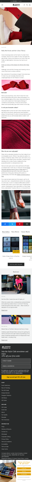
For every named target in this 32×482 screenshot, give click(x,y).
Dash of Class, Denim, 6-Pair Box (11, 256)
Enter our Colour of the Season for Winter (12, 64)
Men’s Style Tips (4, 326)
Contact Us (4, 431)
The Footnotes (5, 419)
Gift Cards (4, 400)
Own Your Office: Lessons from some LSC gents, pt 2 (12, 299)
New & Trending (5, 388)
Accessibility (4, 444)
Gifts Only (24, 471)
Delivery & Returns (6, 429)
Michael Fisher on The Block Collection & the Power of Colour (14, 329)
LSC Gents (3, 296)
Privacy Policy (5, 439)
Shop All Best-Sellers (16, 264)
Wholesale (4, 434)
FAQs (2, 426)
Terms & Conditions (6, 441)
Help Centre (4, 449)
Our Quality (4, 414)
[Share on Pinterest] (19, 224)
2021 (24, 64)
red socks (14, 151)
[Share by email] (27, 224)
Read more (4, 310)
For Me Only (24, 468)
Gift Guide (4, 407)
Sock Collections (5, 385)
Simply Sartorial (5, 393)
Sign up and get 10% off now (16, 377)
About (3, 412)
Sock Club (4, 409)
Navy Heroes (15, 232)
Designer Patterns (6, 395)
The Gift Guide (5, 390)
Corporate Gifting (5, 436)
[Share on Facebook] (5, 224)
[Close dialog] (31, 460)
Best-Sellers (6, 232)
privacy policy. (19, 373)
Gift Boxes (4, 398)
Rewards (3, 417)
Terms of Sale (4, 446)
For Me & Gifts (24, 474)
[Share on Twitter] (12, 224)
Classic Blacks (25, 232)
